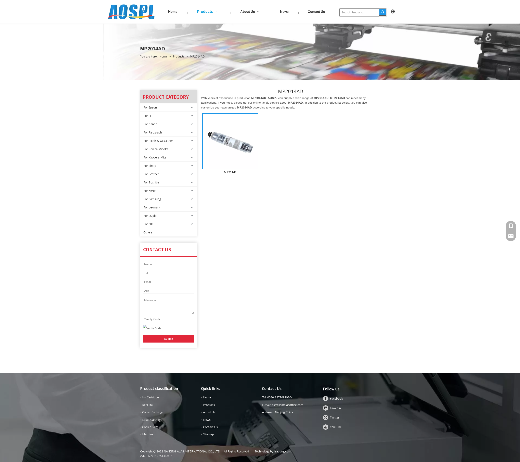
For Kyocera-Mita (154, 157)
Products (209, 405)
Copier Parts (150, 427)
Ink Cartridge (150, 397)
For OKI (148, 224)
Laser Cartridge (152, 420)
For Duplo (150, 216)
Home (207, 397)
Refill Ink (147, 405)
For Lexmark (151, 207)
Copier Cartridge (153, 412)
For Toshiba (151, 182)
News (207, 420)
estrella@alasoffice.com (287, 405)
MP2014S (230, 172)
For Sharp (149, 166)
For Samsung (152, 199)
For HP (148, 116)
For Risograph (152, 132)
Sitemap (208, 434)
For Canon (150, 124)
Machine (147, 434)
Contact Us (210, 427)
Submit (168, 338)
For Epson (150, 107)
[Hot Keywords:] (382, 12)
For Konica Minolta (155, 149)
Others (147, 232)
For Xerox (149, 191)
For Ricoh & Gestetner (158, 141)
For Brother (151, 174)
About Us (209, 412)
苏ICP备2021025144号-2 (156, 456)
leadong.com (282, 451)
